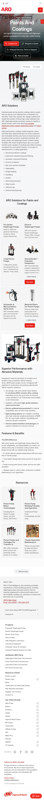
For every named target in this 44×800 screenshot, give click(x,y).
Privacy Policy (9, 778)
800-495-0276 (23, 602)
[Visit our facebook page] (21, 752)
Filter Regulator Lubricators (14, 641)
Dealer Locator (10, 676)
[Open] (40, 9)
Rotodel (8, 739)
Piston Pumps (10, 637)
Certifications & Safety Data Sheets (17, 685)
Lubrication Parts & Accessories (16, 664)
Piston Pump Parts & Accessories (16, 661)
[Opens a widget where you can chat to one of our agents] (36, 796)
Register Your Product (13, 692)
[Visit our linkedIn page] (15, 752)
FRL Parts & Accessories (13, 668)
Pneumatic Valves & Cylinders (15, 647)
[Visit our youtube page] (26, 752)
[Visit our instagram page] (32, 752)
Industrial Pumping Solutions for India (18, 650)
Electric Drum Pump (12, 634)
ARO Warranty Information (14, 689)
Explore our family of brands (14, 762)
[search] (40, 3)
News (7, 682)
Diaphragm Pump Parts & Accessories (18, 658)
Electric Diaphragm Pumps (14, 631)
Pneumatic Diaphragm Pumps (15, 628)
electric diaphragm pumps (24, 126)
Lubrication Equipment (13, 644)
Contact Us (9, 695)
